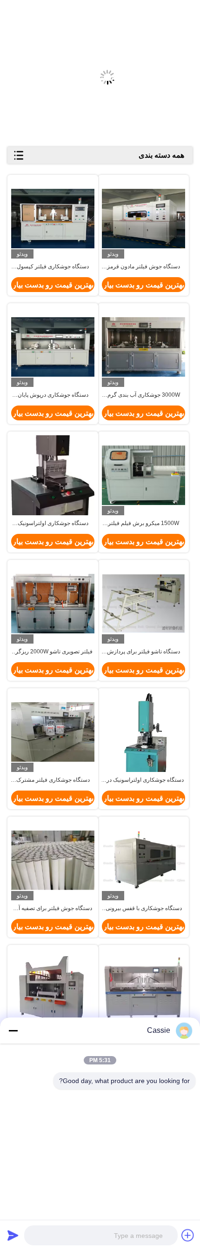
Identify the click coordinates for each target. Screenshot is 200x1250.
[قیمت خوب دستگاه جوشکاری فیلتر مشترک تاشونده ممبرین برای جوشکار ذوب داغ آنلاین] (52, 732)
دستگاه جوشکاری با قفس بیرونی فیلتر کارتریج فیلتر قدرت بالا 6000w (144, 908)
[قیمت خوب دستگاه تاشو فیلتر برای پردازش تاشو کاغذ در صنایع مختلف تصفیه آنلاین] (143, 603)
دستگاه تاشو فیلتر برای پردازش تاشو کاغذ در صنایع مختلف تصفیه (143, 652)
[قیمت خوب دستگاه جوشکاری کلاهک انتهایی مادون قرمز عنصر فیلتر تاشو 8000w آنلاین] (52, 988)
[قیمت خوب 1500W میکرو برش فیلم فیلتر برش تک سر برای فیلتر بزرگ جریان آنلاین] (143, 475)
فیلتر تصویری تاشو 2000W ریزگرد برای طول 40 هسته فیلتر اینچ (53, 652)
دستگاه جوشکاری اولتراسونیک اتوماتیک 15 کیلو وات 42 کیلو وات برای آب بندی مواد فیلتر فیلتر (53, 523)
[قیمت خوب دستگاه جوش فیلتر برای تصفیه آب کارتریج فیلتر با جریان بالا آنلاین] (52, 860)
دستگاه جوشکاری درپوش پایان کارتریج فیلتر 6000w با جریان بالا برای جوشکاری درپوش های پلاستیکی (52, 395)
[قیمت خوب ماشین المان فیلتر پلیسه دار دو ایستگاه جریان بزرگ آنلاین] (143, 988)
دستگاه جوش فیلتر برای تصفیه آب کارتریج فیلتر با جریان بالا (52, 908)
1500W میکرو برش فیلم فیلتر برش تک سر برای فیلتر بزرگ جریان (143, 523)
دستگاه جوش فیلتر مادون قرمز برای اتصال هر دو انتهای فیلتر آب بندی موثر (143, 267)
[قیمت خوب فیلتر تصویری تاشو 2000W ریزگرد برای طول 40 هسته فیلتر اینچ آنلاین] (52, 603)
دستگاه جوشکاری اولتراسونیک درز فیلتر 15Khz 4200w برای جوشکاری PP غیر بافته (144, 780)
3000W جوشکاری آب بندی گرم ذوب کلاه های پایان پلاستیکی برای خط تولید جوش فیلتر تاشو (143, 395)
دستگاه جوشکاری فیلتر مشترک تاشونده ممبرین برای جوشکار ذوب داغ (53, 780)
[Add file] (187, 1235)
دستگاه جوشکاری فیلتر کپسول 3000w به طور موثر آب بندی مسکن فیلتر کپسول (53, 267)
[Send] (13, 1235)
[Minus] (13, 1030)
